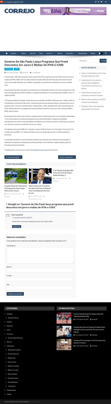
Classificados (82, 53)
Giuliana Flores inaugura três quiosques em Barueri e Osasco (92, 94)
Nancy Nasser (12, 374)
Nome (9, 267)
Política (23, 53)
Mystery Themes (34, 401)
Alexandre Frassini (14, 350)
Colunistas (69, 53)
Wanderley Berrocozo (35, 199)
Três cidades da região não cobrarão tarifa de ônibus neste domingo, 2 (63, 173)
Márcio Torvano (13, 370)
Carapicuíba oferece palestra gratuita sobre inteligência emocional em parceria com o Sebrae (91, 84)
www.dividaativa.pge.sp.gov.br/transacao (43, 150)
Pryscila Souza (13, 378)
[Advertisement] (55, 35)
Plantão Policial (13, 318)
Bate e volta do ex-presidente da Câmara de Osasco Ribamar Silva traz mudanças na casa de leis (40, 189)
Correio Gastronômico (15, 338)
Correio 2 (49, 53)
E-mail (9, 276)
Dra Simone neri (13, 354)
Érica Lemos (12, 362)
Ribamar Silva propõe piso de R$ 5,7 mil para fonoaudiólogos (93, 101)
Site (8, 284)
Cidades (13, 53)
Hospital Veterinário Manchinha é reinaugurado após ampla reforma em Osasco (15, 188)
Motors (59, 53)
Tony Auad (11, 386)
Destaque (9, 69)
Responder (16, 226)
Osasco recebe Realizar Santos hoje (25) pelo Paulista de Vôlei (93, 74)
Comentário (11, 246)
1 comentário (36, 72)
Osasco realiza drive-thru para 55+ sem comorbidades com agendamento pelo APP (68, 157)
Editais (93, 53)
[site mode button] (101, 53)
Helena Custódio (13, 366)
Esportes (33, 53)
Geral (41, 53)
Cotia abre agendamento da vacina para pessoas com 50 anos (14, 157)
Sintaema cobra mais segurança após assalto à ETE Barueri (92, 107)
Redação (25, 72)
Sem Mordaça (13, 382)
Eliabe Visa (11, 358)
